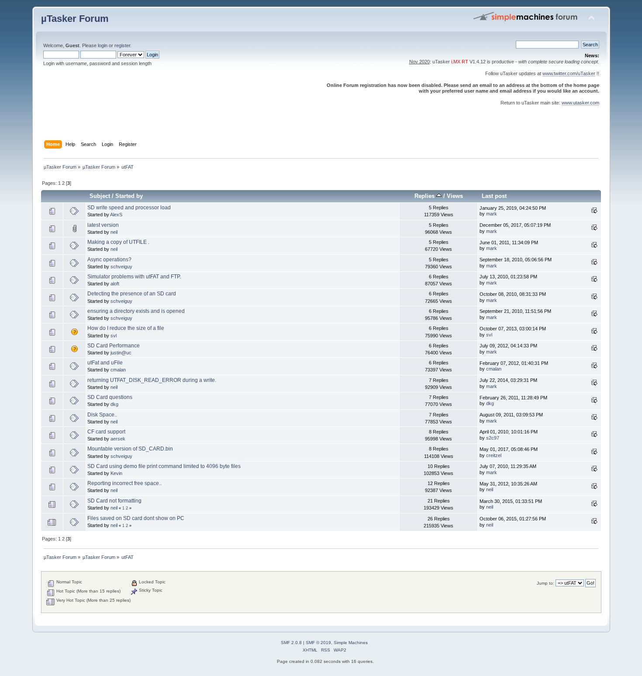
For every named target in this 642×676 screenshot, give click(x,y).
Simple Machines (351, 642)
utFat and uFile (105, 363)
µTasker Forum (75, 18)
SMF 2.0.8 (291, 642)
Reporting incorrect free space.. (124, 483)
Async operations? (109, 260)
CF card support (106, 432)
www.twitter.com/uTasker (568, 73)
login (102, 45)
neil (113, 232)
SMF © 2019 (318, 642)
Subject (100, 196)
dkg (114, 404)
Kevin (116, 473)
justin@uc (120, 352)
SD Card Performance (113, 346)
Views (455, 196)
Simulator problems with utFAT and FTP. (134, 277)
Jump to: (545, 583)
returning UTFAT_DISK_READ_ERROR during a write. (151, 380)
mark (491, 213)
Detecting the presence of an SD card (131, 294)
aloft (114, 283)
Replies (425, 196)
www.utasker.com (580, 102)
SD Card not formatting (114, 501)
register (122, 45)
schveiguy (121, 266)
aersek (117, 438)
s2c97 (492, 437)
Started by (129, 196)
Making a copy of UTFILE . (118, 242)
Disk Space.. (102, 415)
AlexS (116, 214)
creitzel (493, 455)
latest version (103, 225)
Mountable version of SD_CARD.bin (130, 449)
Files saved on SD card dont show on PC (135, 518)
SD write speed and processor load (129, 208)
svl (113, 335)
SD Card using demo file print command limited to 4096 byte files (164, 466)
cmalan (118, 369)
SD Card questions (109, 397)
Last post (494, 196)
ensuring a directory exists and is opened (136, 311)
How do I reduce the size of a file (125, 328)
